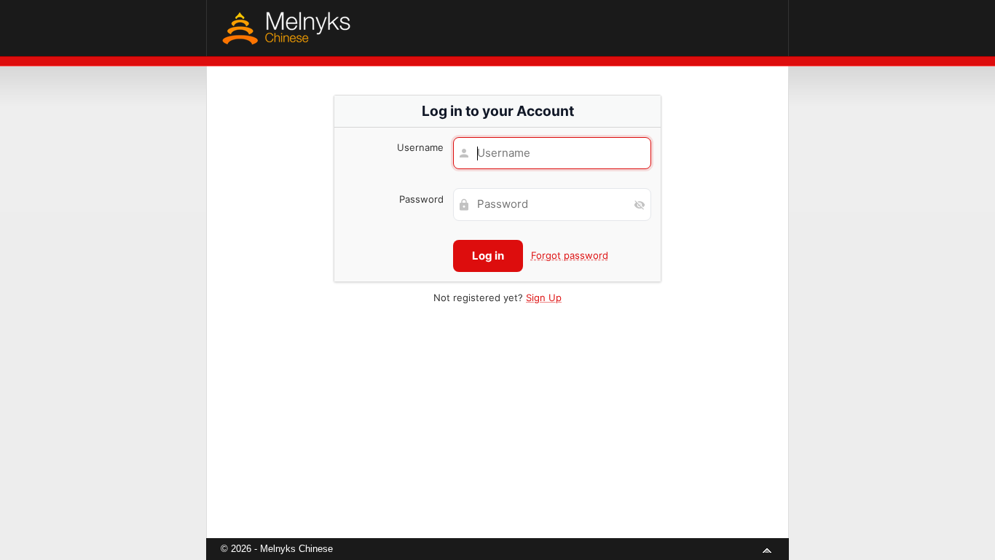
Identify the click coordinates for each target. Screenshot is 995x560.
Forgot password (569, 255)
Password (421, 199)
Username (420, 147)
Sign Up (544, 297)
